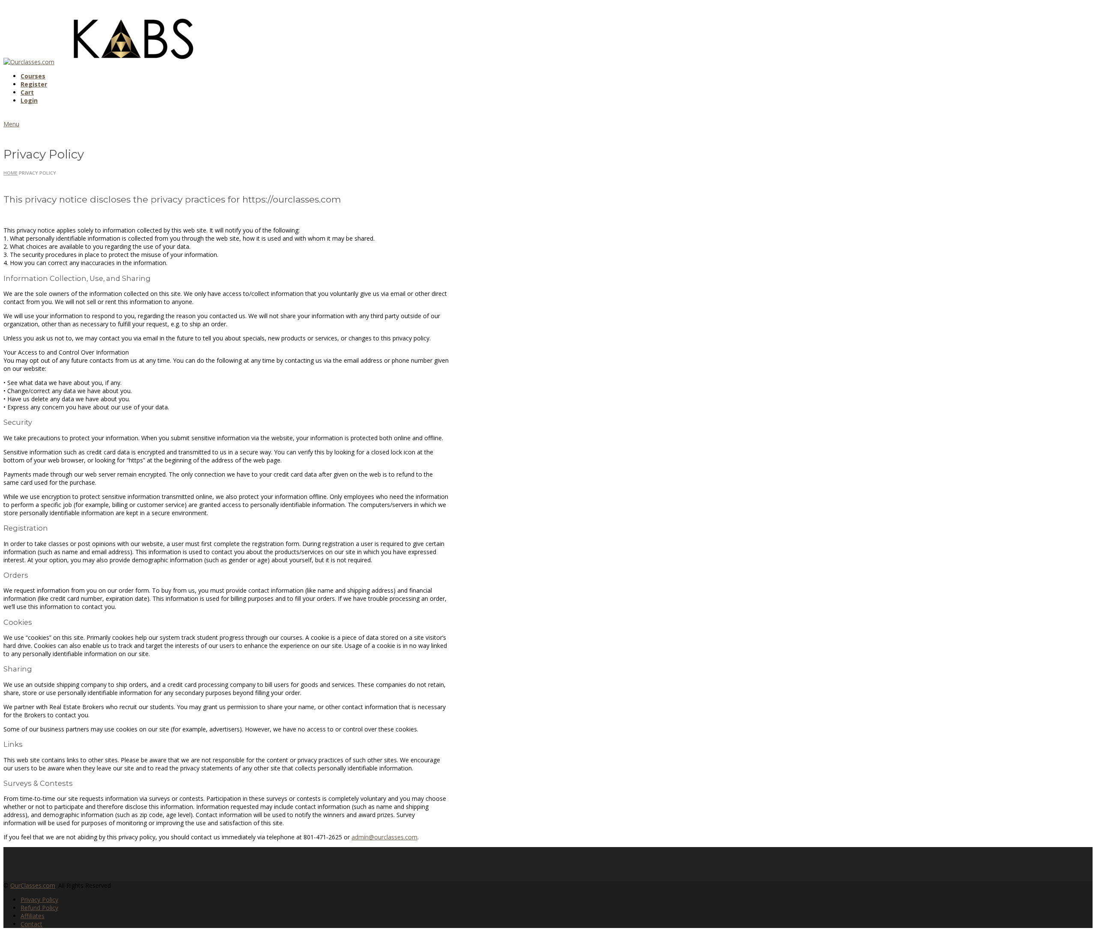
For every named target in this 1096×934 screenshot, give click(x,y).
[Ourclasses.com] (28, 62)
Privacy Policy (39, 899)
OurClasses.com (32, 885)
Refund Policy (39, 908)
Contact (31, 924)
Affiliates (33, 916)
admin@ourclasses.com (384, 837)
